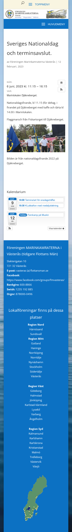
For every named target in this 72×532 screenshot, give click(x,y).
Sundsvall (36, 334)
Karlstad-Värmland (36, 405)
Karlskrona (36, 443)
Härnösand (36, 329)
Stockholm (36, 367)
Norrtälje (36, 357)
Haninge (36, 348)
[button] (61, 89)
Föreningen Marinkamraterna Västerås (32, 61)
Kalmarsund (36, 433)
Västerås (36, 376)
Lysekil (36, 409)
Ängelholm (36, 419)
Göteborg (36, 390)
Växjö (36, 466)
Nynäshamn (36, 362)
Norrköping (36, 352)
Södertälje (36, 371)
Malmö (36, 452)
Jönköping (36, 400)
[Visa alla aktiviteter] (61, 82)
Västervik (35, 461)
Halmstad (36, 395)
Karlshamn (36, 438)
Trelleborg (36, 457)
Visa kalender (55, 228)
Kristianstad (36, 447)
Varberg (36, 414)
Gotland (36, 343)
